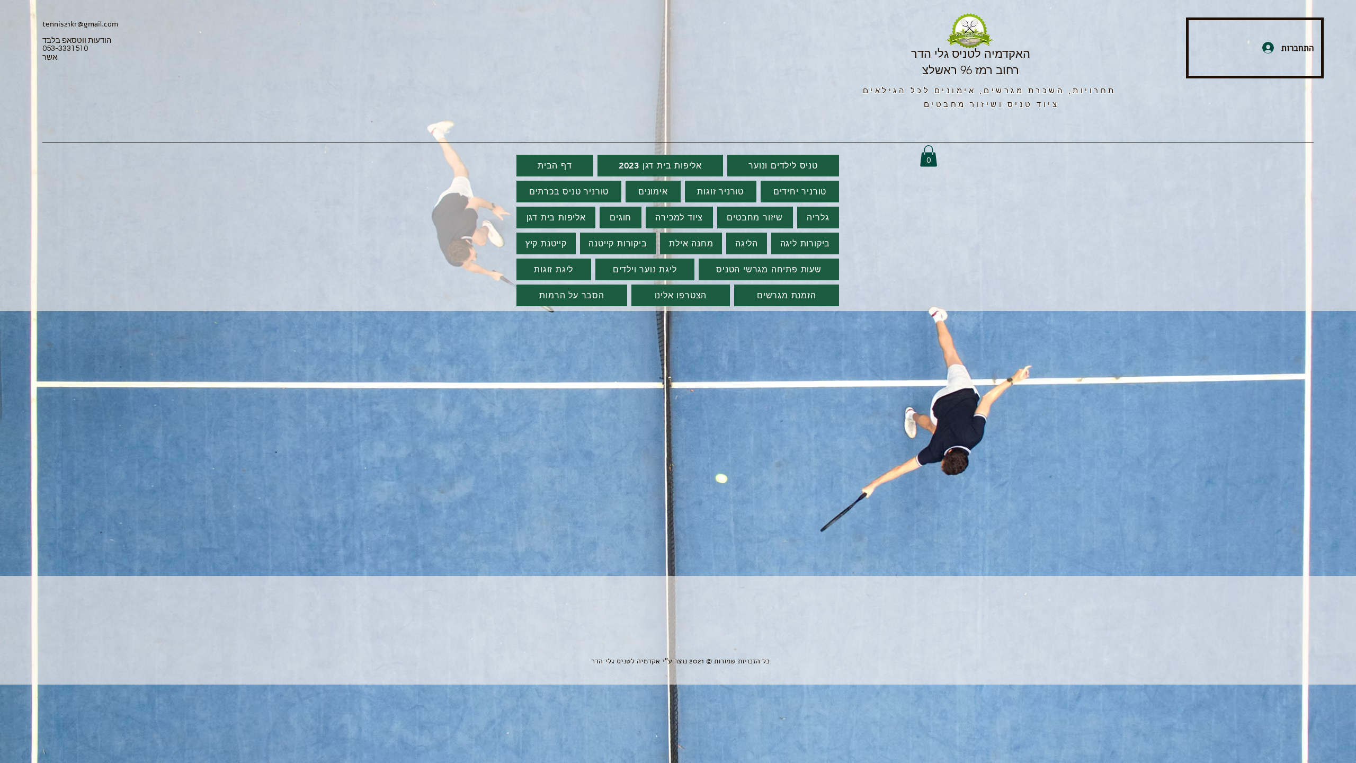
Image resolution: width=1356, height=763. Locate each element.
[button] (929, 156)
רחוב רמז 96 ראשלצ (970, 70)
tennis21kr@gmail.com (80, 24)
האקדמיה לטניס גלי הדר (970, 54)
